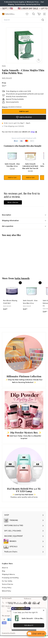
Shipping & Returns (8, 574)
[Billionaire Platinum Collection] (24, 354)
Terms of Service (7, 584)
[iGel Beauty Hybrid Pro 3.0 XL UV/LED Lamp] (24, 466)
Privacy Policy (6, 588)
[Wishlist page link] (28, 14)
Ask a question (7, 226)
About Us (5, 568)
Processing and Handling (10, 578)
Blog (3, 571)
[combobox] (24, 19)
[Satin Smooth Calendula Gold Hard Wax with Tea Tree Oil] (30, 156)
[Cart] (39, 14)
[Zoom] (38, 60)
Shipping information (10, 220)
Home (4, 66)
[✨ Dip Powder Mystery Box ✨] (24, 410)
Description (6, 215)
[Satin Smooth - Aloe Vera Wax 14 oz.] (12, 156)
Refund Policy (6, 591)
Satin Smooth (7, 78)
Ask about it (28, 625)
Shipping (5, 107)
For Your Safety (7, 581)
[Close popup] (44, 610)
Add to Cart (12, 177)
